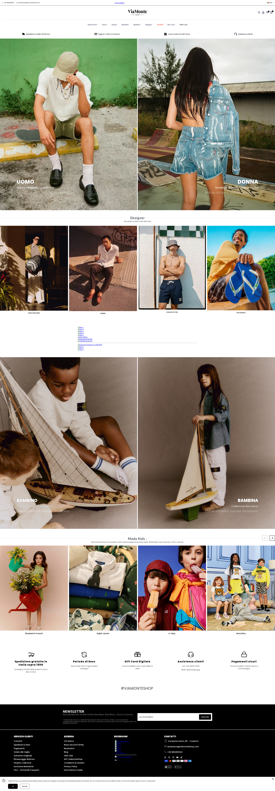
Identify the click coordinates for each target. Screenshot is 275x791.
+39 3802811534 (9, 3)
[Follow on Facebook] (165, 757)
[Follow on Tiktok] (181, 757)
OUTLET (160, 25)
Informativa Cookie (73, 770)
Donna (114, 25)
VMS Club (183, 25)
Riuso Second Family (74, 744)
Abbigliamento (29, 192)
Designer (148, 25)
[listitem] (31, 662)
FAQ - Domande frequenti (26, 770)
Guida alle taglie (22, 752)
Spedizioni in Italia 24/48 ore (38, 34)
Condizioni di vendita (74, 762)
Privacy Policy (70, 766)
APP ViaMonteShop (73, 759)
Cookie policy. (151, 781)
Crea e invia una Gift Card (179, 34)
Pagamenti (19, 748)
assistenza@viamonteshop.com (29, 3)
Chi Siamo (69, 741)
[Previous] (264, 538)
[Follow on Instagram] (169, 757)
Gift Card (170, 25)
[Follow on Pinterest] (173, 757)
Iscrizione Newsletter (24, 766)
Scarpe (47, 192)
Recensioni (69, 748)
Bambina (137, 25)
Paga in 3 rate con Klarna (109, 34)
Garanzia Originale (23, 755)
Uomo (104, 25)
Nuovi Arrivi (92, 25)
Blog (66, 752)
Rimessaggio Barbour (24, 759)
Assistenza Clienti (245, 34)
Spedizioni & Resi (22, 744)
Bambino (125, 25)
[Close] (273, 779)
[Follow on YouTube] (177, 757)
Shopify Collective (22, 762)
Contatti (18, 741)
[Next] (272, 538)
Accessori (62, 192)
